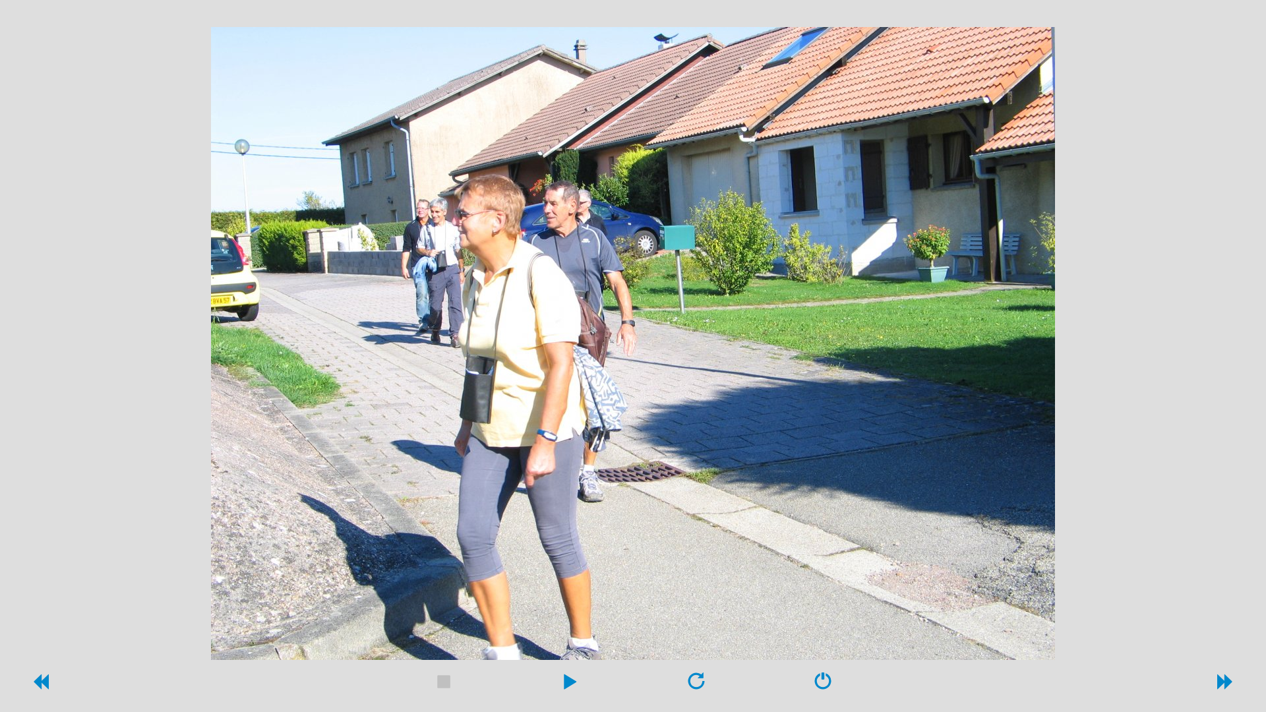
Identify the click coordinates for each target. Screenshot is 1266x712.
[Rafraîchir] (696, 685)
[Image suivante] (1225, 685)
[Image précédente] (40, 685)
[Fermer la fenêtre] (822, 685)
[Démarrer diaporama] (569, 685)
